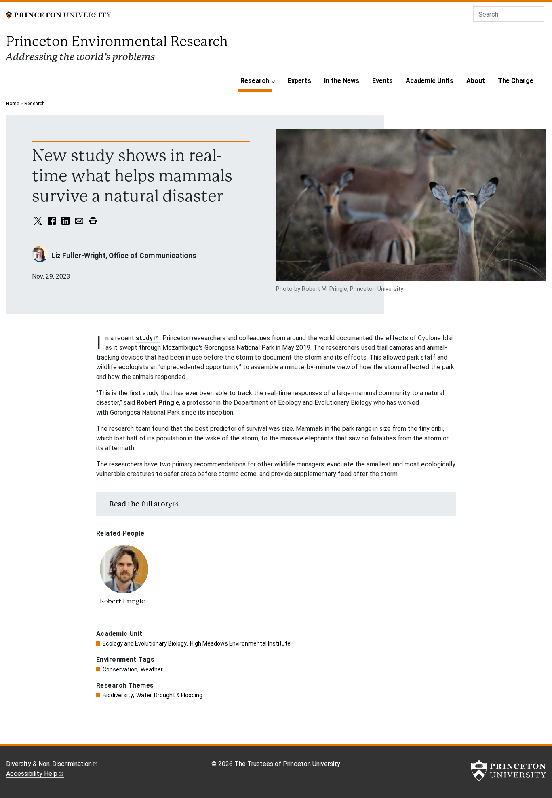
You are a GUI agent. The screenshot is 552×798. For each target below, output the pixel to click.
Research (256, 80)
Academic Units (429, 81)
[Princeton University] (58, 14)
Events (382, 81)
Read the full (140, 504)
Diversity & (49, 764)
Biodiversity (118, 695)
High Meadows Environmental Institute (240, 643)
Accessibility (31, 773)
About (475, 81)
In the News (341, 81)
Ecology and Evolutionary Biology (145, 643)
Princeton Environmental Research (117, 41)
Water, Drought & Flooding (169, 695)
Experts (299, 81)
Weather (152, 669)
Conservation (120, 669)
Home (12, 103)
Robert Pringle (158, 402)
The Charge (515, 81)
